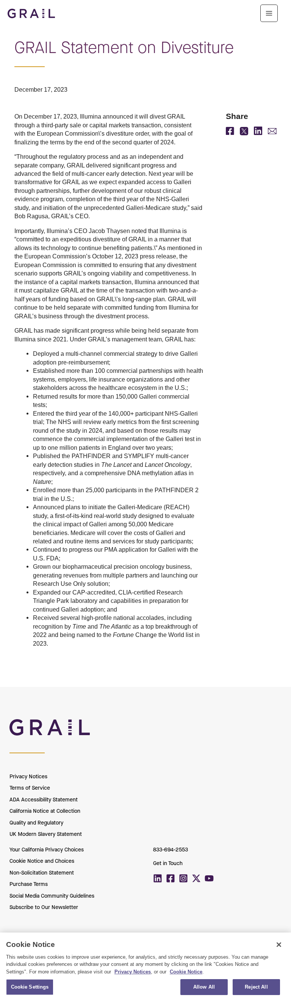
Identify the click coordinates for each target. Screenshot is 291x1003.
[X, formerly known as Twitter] (244, 133)
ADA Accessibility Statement (43, 799)
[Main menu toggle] (269, 13)
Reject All (256, 987)
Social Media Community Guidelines (51, 896)
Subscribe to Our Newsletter (43, 907)
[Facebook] (230, 132)
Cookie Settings (30, 987)
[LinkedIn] (258, 133)
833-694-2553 (170, 850)
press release (158, 256)
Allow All (204, 987)
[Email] (272, 131)
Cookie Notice (186, 972)
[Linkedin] (157, 878)
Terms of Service (29, 788)
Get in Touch (168, 863)
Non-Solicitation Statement (41, 873)
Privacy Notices (28, 776)
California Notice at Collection (44, 811)
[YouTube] (209, 878)
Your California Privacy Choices (46, 850)
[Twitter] (196, 878)
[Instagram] (183, 878)
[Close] (279, 944)
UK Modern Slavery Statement (45, 834)
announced (118, 116)
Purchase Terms (28, 884)
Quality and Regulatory (36, 823)
